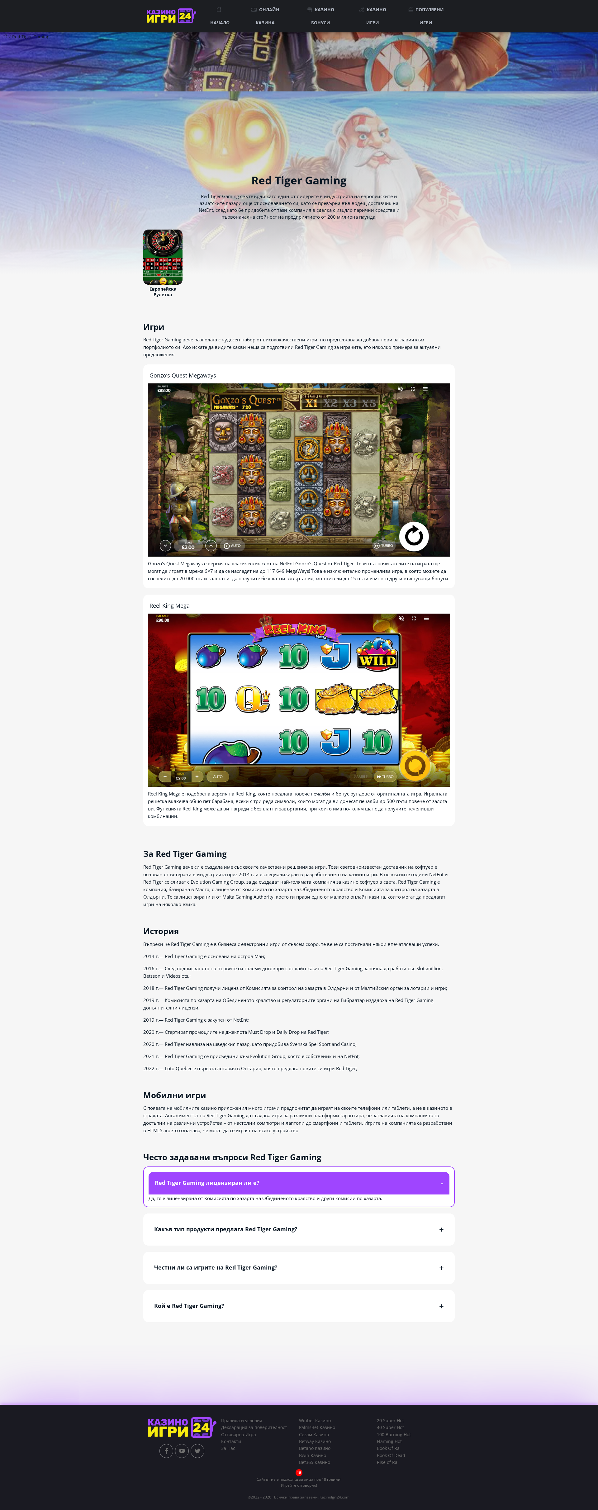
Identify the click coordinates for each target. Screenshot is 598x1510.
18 (299, 1472)
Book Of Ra (388, 1448)
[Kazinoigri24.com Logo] (182, 1427)
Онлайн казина (267, 16)
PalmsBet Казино (317, 1427)
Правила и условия (241, 1420)
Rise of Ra (387, 1462)
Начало (220, 23)
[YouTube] (182, 1451)
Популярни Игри (429, 16)
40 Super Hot (390, 1427)
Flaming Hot (389, 1441)
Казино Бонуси (322, 16)
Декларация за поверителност (254, 1427)
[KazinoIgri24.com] (172, 16)
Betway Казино (315, 1441)
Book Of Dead (391, 1455)
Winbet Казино (315, 1420)
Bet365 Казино (314, 1462)
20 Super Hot (390, 1420)
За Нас (228, 1448)
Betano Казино (314, 1448)
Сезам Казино (314, 1434)
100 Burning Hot (394, 1434)
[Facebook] (166, 1451)
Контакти (231, 1441)
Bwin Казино (312, 1455)
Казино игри (376, 16)
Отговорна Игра (238, 1434)
